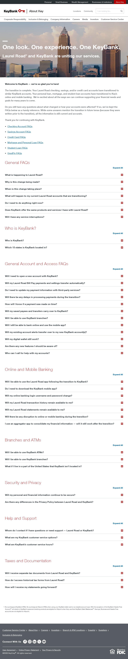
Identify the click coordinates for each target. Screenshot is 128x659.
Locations (77, 11)
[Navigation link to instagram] (30, 641)
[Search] (121, 11)
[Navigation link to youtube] (44, 641)
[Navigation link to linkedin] (34, 641)
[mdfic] (121, 651)
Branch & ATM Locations (74, 630)
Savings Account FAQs (19, 131)
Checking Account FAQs (20, 126)
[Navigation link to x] (39, 641)
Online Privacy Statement (29, 650)
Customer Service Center (112, 19)
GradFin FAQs (15, 153)
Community (88, 11)
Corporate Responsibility (15, 19)
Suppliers (102, 630)
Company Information (60, 19)
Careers (76, 19)
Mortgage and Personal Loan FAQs (25, 142)
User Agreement (9, 650)
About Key (120, 2)
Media (85, 19)
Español (91, 630)
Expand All (118, 167)
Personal (48, 2)
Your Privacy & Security (51, 650)
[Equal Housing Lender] (112, 651)
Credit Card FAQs (17, 137)
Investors (94, 19)
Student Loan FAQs (18, 147)
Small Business (62, 2)
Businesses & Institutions (102, 2)
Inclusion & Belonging (38, 19)
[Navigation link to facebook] (25, 641)
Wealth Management (80, 2)
